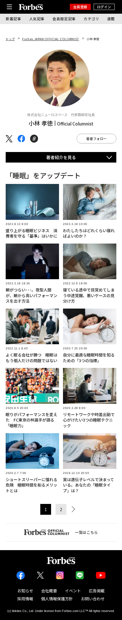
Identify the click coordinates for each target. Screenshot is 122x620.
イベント (73, 590)
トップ (10, 39)
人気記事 (37, 18)
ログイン (104, 6)
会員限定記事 (64, 18)
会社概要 (49, 590)
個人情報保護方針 (57, 598)
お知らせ (25, 590)
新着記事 (13, 18)
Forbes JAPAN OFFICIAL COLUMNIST (50, 39)
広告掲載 (97, 590)
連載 (111, 18)
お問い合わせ (93, 598)
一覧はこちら (86, 532)
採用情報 (25, 598)
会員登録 (80, 6)
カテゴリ (91, 18)
